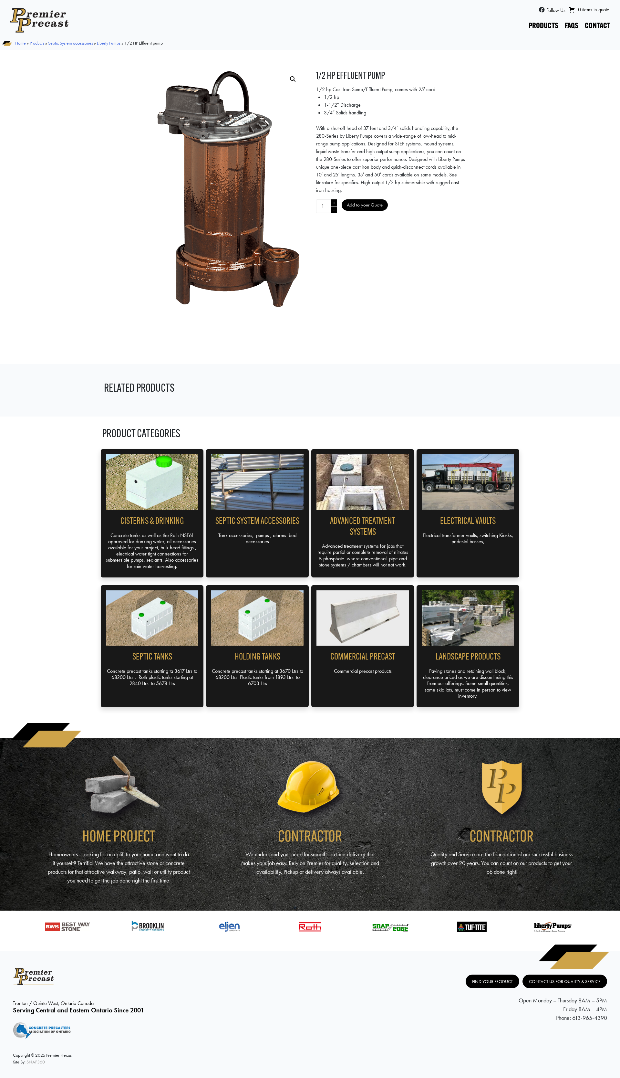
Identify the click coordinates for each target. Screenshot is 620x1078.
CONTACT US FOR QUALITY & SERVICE (565, 981)
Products (543, 26)
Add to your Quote (365, 205)
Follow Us (555, 10)
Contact (597, 26)
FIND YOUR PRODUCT (492, 981)
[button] (293, 79)
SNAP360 (35, 1062)
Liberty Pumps (108, 43)
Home (20, 43)
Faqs (571, 26)
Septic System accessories (70, 43)
